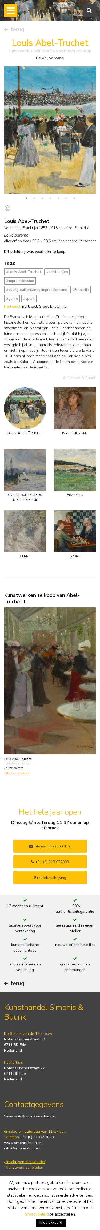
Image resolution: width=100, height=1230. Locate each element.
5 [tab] (58, 198)
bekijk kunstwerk (16, 773)
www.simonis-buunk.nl (23, 1142)
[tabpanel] (50, 133)
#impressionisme (20, 280)
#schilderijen (57, 271)
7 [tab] (74, 198)
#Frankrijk (80, 289)
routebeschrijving (51, 877)
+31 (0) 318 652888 (51, 861)
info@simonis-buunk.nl (23, 1148)
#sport (29, 298)
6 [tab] (66, 198)
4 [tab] (50, 198)
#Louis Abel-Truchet (23, 271)
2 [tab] (34, 198)
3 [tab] (42, 198)
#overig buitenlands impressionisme (36, 289)
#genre (12, 298)
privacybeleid (37, 1214)
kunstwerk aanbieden (24, 1167)
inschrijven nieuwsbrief (25, 1161)
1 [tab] (26, 198)
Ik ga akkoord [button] (50, 1222)
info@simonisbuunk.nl (52, 846)
